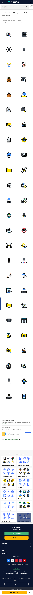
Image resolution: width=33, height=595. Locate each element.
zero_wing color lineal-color (12, 439)
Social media (16, 556)
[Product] (9, 79)
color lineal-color (17, 23)
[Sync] (9, 49)
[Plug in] (24, 49)
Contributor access (16, 533)
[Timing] (24, 245)
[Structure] (9, 396)
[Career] (24, 275)
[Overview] (24, 125)
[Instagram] (20, 560)
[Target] (24, 230)
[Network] (24, 336)
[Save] (9, 155)
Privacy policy (17, 572)
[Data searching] (24, 79)
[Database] (24, 260)
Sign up (16, 568)
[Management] (24, 351)
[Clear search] (23, 7)
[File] (9, 230)
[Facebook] (8, 560)
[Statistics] (24, 185)
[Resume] (9, 140)
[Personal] (9, 275)
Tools (3, 547)
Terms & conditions (8, 572)
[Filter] (24, 215)
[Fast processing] (9, 215)
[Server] (9, 321)
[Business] (24, 200)
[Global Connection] (9, 260)
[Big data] (24, 290)
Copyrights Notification (12, 573)
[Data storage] (9, 94)
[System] (24, 155)
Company (4, 553)
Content (4, 543)
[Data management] (9, 305)
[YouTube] (24, 560)
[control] (9, 110)
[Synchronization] (24, 305)
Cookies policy (26, 572)
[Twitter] (12, 560)
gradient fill (6, 20)
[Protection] (9, 290)
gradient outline (16, 20)
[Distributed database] (9, 245)
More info (4, 423)
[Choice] (9, 64)
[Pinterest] (16, 560)
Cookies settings (23, 573)
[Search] (9, 34)
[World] (24, 140)
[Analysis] (24, 366)
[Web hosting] (24, 321)
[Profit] (24, 64)
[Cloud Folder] (24, 94)
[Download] (9, 170)
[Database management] (24, 110)
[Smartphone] (24, 396)
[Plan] (24, 381)
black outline (7, 23)
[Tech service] (9, 125)
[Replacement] (24, 170)
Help (3, 550)
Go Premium (16, 538)
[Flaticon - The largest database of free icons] (14, 2)
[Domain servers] (24, 34)
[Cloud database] (9, 200)
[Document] (9, 366)
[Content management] (9, 185)
